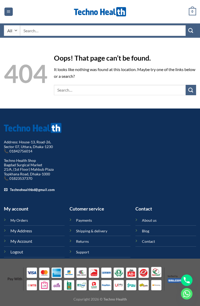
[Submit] (191, 31)
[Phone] (186, 280)
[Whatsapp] (186, 293)
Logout (16, 251)
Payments (84, 220)
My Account (21, 241)
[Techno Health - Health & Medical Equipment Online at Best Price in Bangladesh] (100, 11)
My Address (21, 230)
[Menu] (8, 12)
